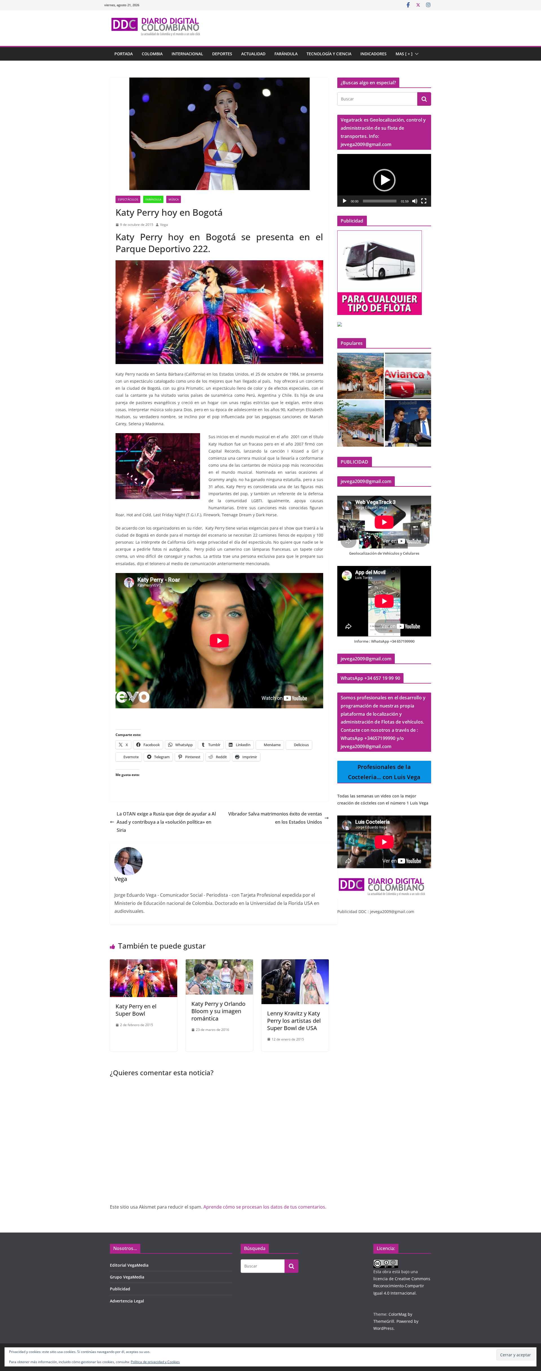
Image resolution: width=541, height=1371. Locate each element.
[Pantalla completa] (424, 201)
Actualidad (253, 53)
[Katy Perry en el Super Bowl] (143, 963)
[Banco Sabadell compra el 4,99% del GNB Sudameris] (408, 423)
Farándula (286, 53)
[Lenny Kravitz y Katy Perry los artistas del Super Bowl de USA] (295, 963)
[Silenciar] (415, 201)
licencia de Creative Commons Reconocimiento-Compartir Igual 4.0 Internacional (401, 1285)
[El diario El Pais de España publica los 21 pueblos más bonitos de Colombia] (360, 423)
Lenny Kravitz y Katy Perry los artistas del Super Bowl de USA (294, 1020)
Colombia (152, 53)
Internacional (187, 53)
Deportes (222, 53)
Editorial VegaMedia (129, 1265)
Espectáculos (128, 199)
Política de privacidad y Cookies (155, 1361)
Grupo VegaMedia (127, 1277)
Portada (123, 53)
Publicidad (120, 1288)
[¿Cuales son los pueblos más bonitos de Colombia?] (360, 376)
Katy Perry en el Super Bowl (136, 1009)
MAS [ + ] (404, 53)
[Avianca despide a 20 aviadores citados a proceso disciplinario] (408, 376)
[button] (416, 54)
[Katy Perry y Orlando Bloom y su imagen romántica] (219, 963)
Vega (164, 224)
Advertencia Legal (127, 1301)
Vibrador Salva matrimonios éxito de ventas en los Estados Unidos (275, 818)
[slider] (379, 201)
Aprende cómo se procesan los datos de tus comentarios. (264, 1207)
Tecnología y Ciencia (329, 53)
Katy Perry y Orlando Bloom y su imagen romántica (218, 1011)
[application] (384, 180)
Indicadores (373, 53)
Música (173, 199)
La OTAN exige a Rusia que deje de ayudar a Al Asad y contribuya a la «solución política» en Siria (166, 822)
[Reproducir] (344, 201)
